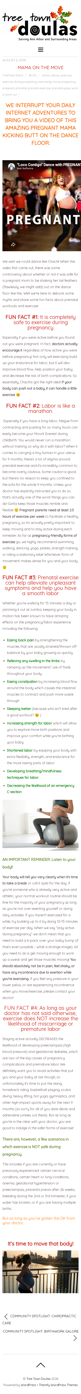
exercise (66, 75)
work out (11, 94)
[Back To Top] (40, 1365)
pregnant (8, 88)
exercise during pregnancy (19, 81)
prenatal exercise (39, 88)
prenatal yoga (61, 88)
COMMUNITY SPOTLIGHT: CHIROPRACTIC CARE (39, 1319)
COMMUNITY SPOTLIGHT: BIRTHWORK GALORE (41, 1331)
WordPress (28, 1385)
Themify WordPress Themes (58, 1385)
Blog (33, 75)
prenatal (21, 88)
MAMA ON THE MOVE (40, 67)
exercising (44, 81)
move (56, 81)
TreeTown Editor (13, 75)
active (46, 75)
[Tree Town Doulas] (40, 38)
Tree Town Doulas (38, 1379)
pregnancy (68, 81)
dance (55, 75)
